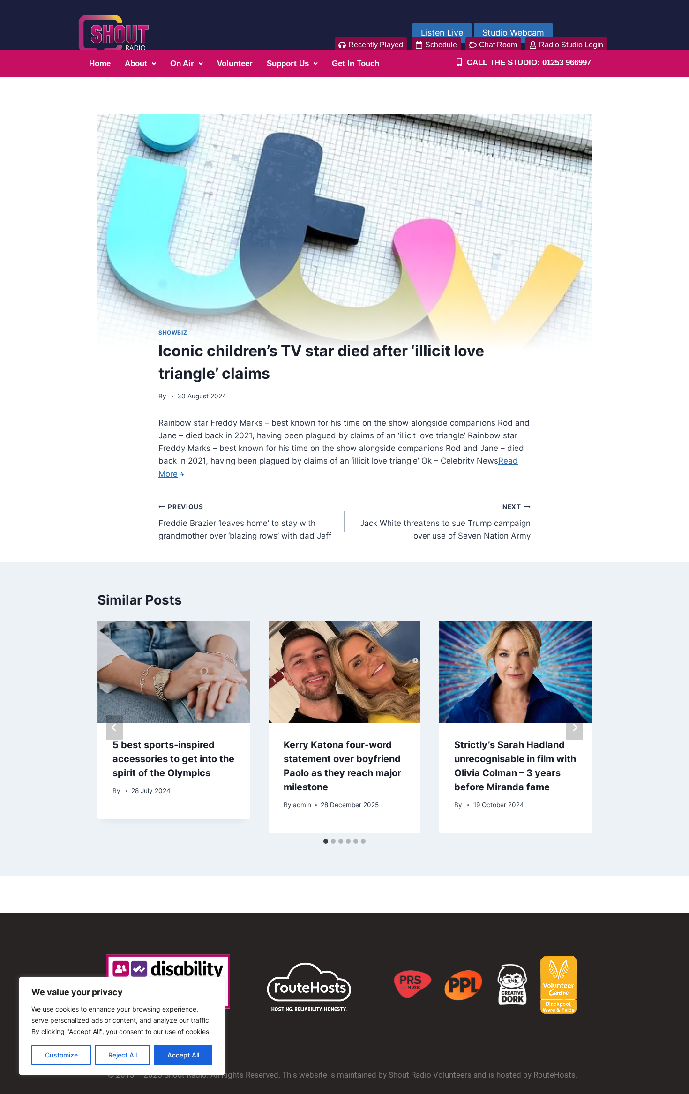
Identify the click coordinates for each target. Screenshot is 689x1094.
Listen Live (442, 32)
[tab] (325, 841)
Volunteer (235, 63)
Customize (61, 1055)
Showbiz (172, 332)
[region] (122, 1026)
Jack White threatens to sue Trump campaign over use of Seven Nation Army (445, 521)
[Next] (574, 727)
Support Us (288, 63)
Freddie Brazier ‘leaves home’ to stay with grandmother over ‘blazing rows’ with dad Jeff (244, 521)
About (136, 63)
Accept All (183, 1055)
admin (302, 805)
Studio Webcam (513, 32)
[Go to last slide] (114, 727)
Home (100, 63)
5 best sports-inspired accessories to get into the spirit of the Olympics (173, 759)
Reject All (122, 1055)
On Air (182, 63)
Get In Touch (355, 63)
